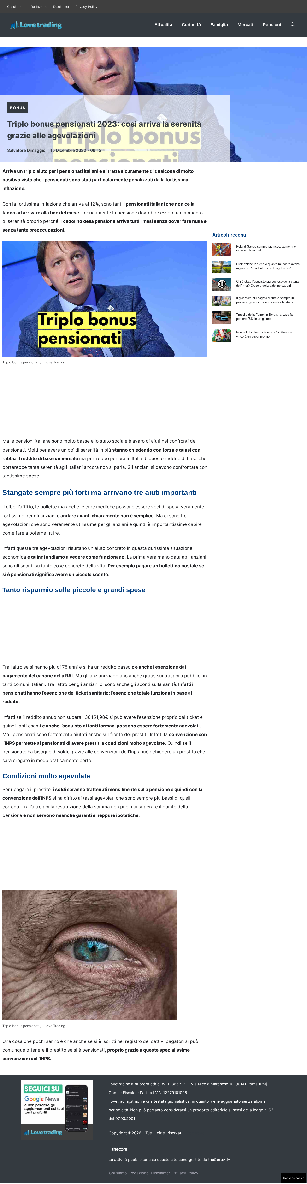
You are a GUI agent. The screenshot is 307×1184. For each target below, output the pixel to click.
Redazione (39, 7)
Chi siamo (14, 7)
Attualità (163, 24)
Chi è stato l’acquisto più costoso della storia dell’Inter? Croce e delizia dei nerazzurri (267, 283)
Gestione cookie (293, 1178)
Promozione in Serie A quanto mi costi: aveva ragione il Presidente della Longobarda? (268, 266)
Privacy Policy (86, 7)
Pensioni (272, 24)
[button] (293, 24)
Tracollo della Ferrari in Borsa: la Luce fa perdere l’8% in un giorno (264, 317)
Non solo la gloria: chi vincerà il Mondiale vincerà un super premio (264, 334)
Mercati (245, 24)
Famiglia (219, 24)
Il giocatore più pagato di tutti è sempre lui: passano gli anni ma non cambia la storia (265, 300)
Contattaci (196, 1132)
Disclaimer (61, 7)
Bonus (17, 107)
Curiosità (191, 24)
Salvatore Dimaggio (26, 150)
